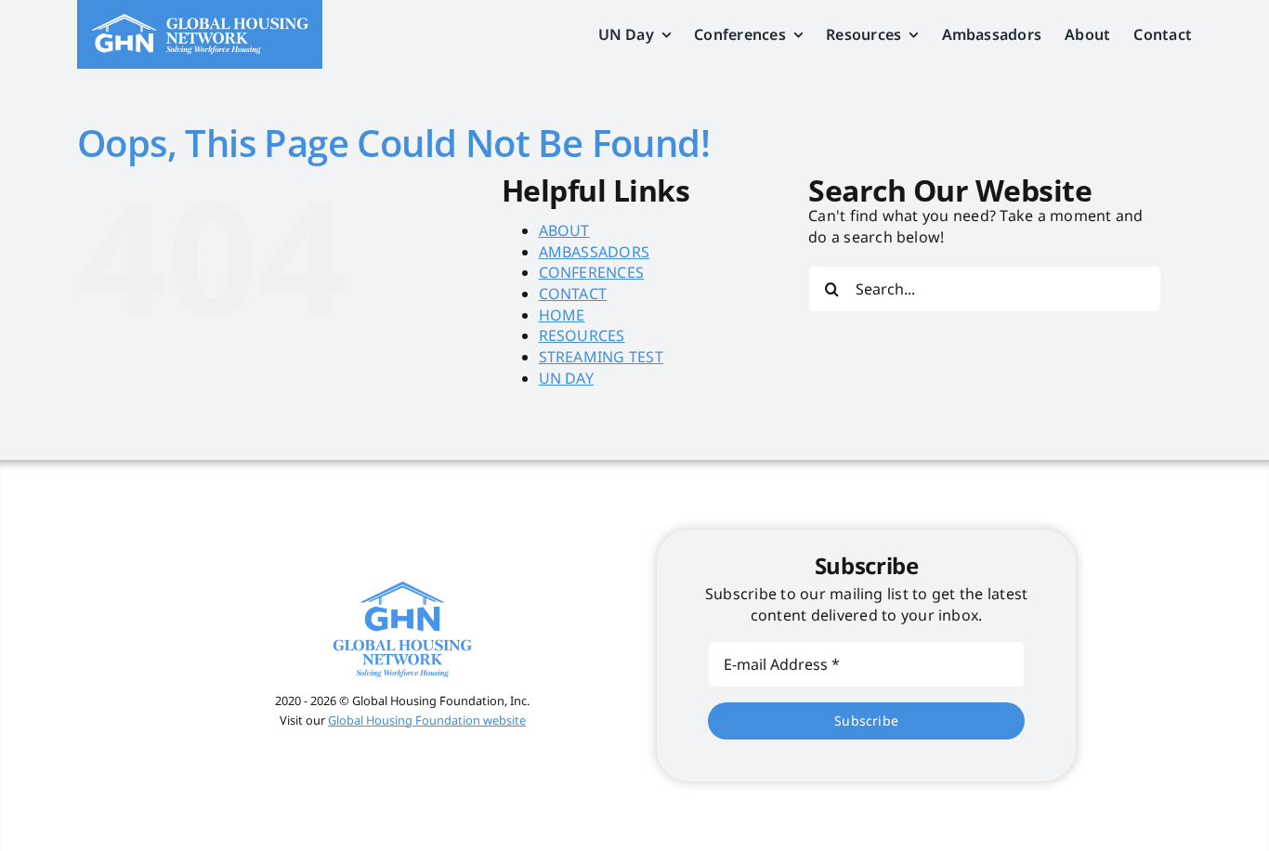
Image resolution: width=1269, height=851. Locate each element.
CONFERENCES (592, 272)
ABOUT (564, 230)
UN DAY (566, 378)
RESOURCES (582, 335)
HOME (562, 315)
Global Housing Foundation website (427, 720)
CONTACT (573, 293)
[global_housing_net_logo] (199, 21)
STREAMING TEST (601, 357)
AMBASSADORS (594, 252)
